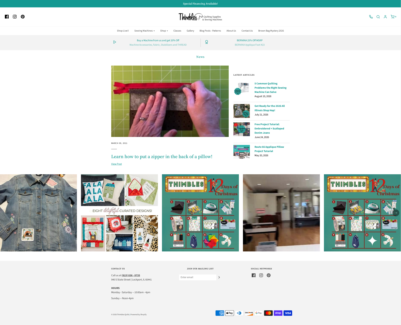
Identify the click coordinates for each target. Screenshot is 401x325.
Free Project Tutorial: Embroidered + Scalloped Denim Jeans (269, 129)
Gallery (190, 30)
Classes (177, 30)
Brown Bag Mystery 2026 (271, 30)
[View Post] (170, 101)
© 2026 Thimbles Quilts (120, 314)
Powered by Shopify (138, 314)
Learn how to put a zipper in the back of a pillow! (161, 156)
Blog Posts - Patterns (210, 30)
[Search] (376, 17)
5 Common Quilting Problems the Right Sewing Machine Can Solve (270, 88)
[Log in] (383, 17)
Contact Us (247, 30)
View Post (116, 164)
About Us (231, 30)
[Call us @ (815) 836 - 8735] (369, 17)
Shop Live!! (123, 30)
